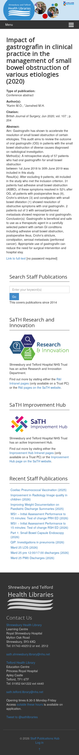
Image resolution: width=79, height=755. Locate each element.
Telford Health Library (20, 662)
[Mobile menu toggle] (71, 24)
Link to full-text (16, 258)
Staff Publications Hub (44, 738)
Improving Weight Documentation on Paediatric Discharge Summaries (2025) (37, 506)
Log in (39, 742)
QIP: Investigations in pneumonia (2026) (37, 542)
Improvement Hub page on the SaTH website (39, 459)
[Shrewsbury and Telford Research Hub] (39, 10)
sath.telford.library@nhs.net (24, 692)
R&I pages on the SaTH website (39, 387)
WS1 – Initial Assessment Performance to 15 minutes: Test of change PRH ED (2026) (39, 516)
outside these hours (30, 704)
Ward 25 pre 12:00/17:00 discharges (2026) (40, 552)
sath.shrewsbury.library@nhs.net (28, 654)
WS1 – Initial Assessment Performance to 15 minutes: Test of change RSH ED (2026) (39, 525)
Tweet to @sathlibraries (22, 717)
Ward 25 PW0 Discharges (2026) (32, 558)
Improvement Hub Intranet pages (31, 453)
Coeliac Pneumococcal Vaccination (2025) (39, 490)
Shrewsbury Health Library (24, 625)
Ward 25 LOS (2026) (24, 547)
